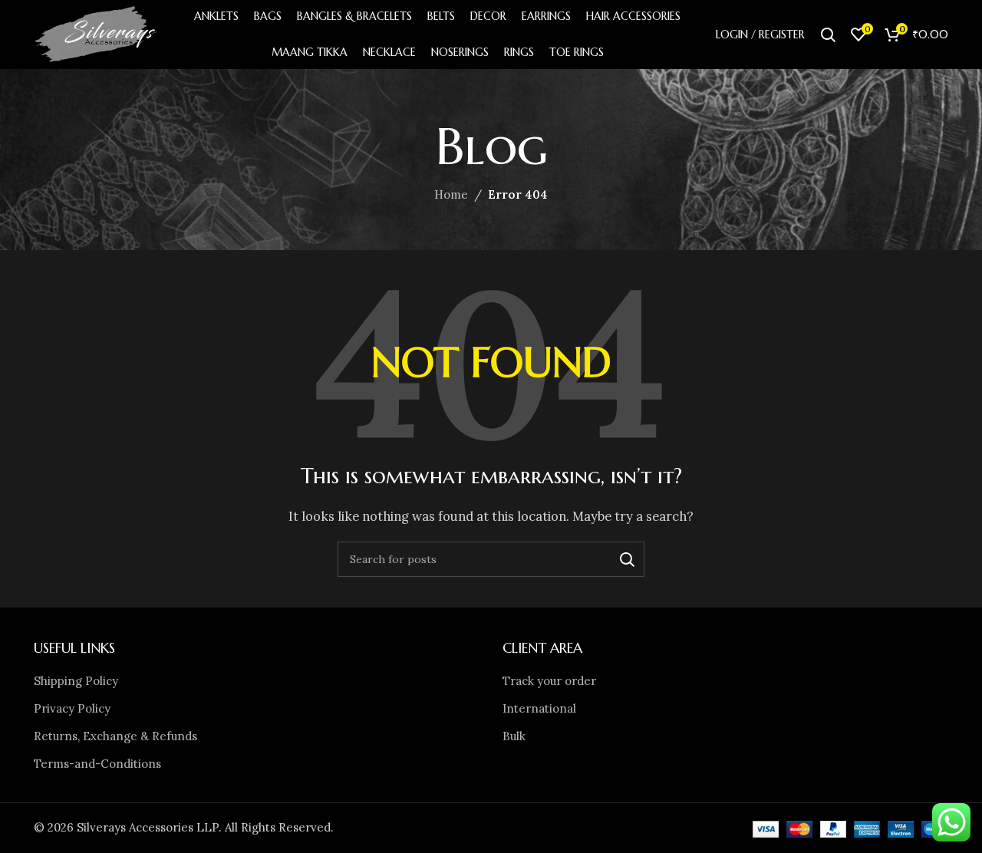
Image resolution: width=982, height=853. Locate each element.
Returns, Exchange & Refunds (115, 736)
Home (451, 194)
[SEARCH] (626, 559)
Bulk (514, 736)
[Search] (827, 34)
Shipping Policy (76, 681)
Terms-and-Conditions (97, 763)
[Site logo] (97, 33)
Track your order (549, 681)
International (539, 708)
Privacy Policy (72, 708)
